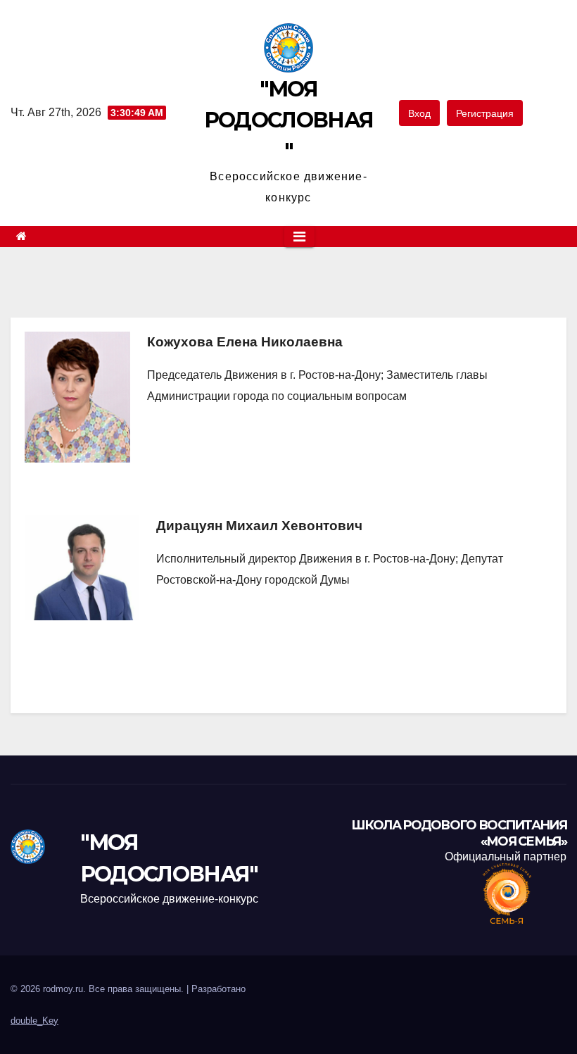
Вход (419, 113)
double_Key (34, 1020)
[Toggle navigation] (299, 236)
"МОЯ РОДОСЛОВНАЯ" (288, 120)
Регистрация (485, 113)
